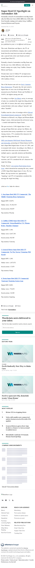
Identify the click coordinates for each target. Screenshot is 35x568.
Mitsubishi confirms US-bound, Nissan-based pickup (17, 436)
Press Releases (5, 525)
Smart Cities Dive (19, 528)
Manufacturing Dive (19, 525)
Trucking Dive (18, 533)
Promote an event (19, 518)
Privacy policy (5, 560)
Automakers (12, 309)
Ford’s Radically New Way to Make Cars (16, 367)
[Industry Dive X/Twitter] (9, 500)
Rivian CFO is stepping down (16, 412)
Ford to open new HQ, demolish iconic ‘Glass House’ (15, 396)
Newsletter (4, 518)
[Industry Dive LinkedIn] (2, 500)
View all (4, 486)
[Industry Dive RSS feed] (12, 500)
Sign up (27, 5)
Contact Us (4, 515)
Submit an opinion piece (21, 515)
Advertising (17, 510)
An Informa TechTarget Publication (17, 1)
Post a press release (13, 486)
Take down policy (23, 560)
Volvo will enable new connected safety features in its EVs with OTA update (18, 419)
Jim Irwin (8, 30)
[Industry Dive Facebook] (6, 500)
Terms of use (13, 560)
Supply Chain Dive (19, 530)
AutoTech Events (6, 532)
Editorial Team (5, 513)
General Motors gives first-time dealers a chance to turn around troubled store (18, 428)
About (3, 510)
